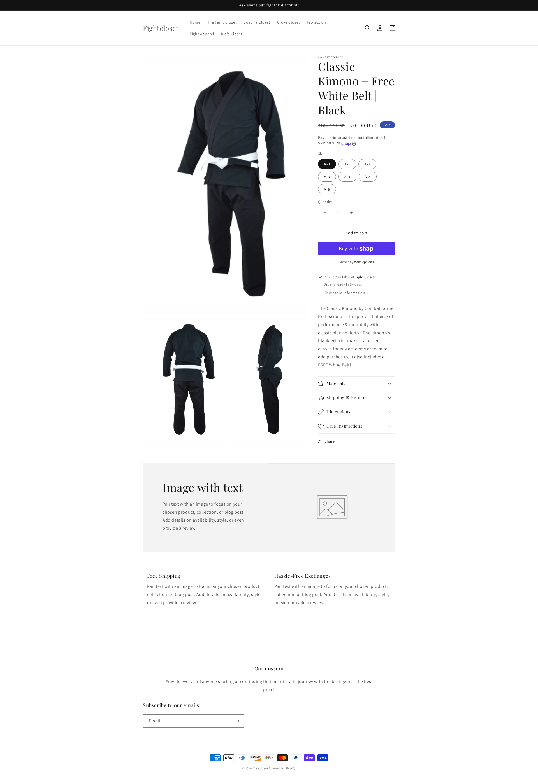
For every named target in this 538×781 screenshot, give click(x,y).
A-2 (367, 164)
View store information (344, 293)
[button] (367, 28)
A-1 (347, 164)
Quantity (325, 201)
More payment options (356, 262)
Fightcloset (260, 768)
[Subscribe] (237, 721)
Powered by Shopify (282, 768)
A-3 (327, 176)
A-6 (327, 189)
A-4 (347, 176)
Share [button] (329, 441)
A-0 (327, 164)
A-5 (368, 176)
